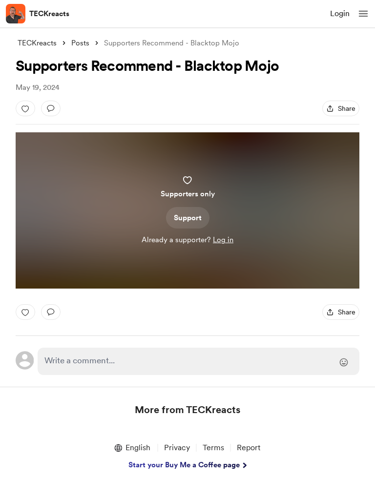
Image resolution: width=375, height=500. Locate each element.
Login (340, 13)
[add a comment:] (51, 108)
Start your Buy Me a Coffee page (184, 464)
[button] (363, 14)
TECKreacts (49, 13)
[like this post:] (25, 108)
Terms (213, 447)
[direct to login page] (198, 361)
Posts (80, 43)
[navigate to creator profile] (15, 13)
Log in (223, 239)
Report (248, 447)
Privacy (177, 447)
